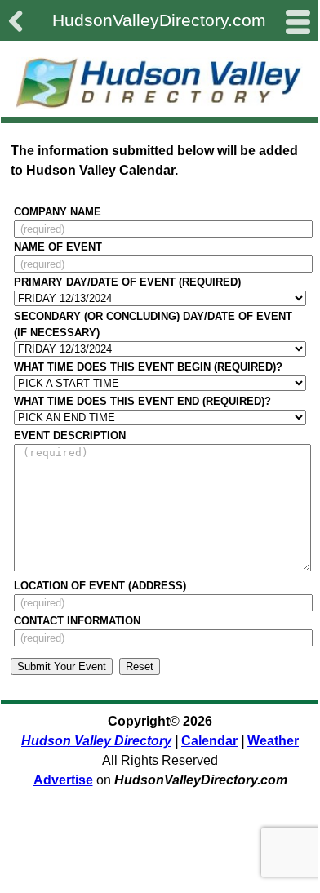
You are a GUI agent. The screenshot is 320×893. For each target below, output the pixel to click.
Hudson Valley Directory (96, 741)
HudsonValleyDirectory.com (159, 20)
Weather (273, 741)
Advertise (63, 780)
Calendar (209, 741)
